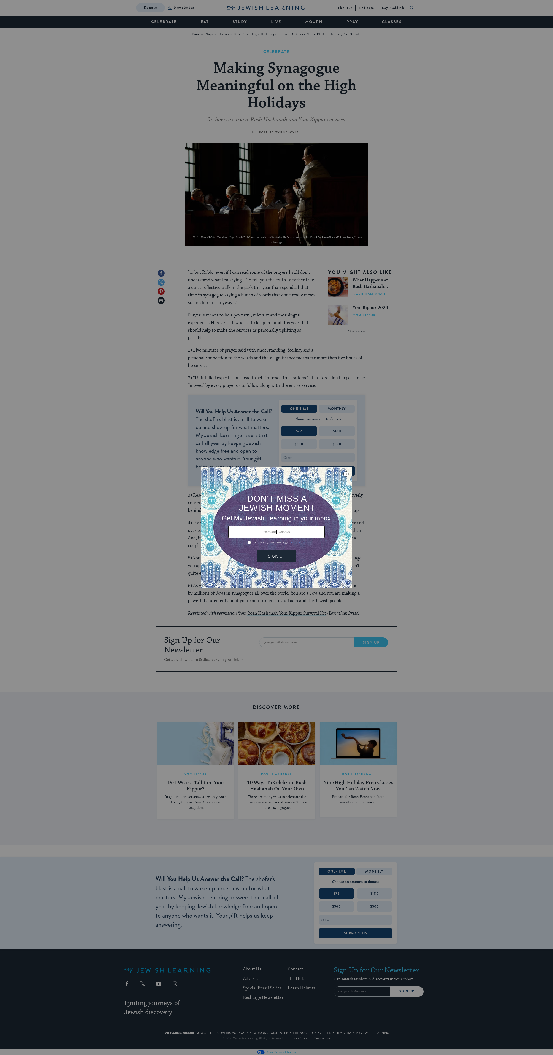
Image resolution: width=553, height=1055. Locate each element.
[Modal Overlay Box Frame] (276, 527)
